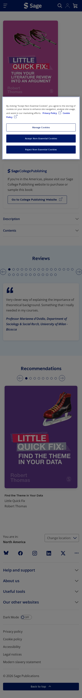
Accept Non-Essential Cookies (41, 138)
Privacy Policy (50, 113)
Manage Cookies (41, 127)
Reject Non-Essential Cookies (41, 149)
